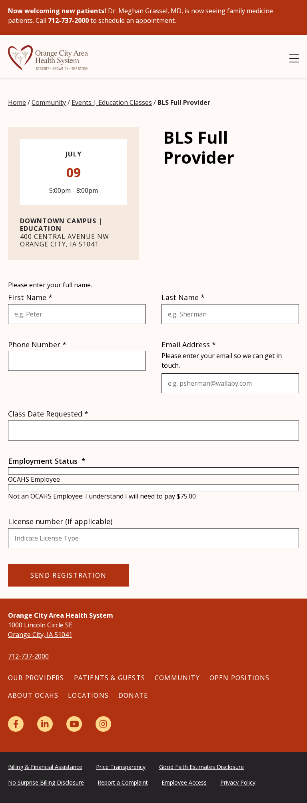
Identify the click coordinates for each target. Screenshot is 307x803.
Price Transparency (121, 767)
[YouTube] (74, 724)
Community (49, 102)
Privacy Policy (237, 782)
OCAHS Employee (34, 479)
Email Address (188, 344)
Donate (133, 695)
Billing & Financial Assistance (45, 767)
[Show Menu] (294, 58)
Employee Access (184, 782)
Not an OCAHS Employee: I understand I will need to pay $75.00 (102, 496)
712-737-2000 (28, 656)
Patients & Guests (109, 677)
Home (17, 102)
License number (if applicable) (60, 521)
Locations (88, 695)
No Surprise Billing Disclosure (46, 782)
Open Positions (239, 677)
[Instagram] (103, 724)
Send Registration (68, 575)
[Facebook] (16, 724)
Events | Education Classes (112, 102)
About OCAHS (33, 695)
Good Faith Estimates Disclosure (201, 767)
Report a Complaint (123, 782)
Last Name (183, 297)
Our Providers (36, 677)
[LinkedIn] (45, 724)
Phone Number (37, 344)
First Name (30, 297)
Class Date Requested (48, 414)
